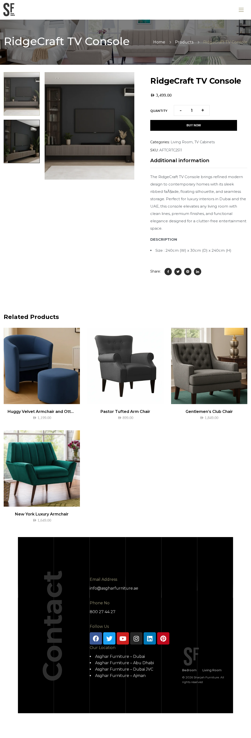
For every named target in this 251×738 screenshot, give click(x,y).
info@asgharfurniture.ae (114, 588)
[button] (125, 81)
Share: (155, 271)
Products (184, 42)
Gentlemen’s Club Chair (209, 411)
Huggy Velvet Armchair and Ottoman (45, 411)
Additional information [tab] (179, 160)
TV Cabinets (204, 142)
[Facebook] (168, 271)
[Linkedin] (150, 638)
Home (159, 42)
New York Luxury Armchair (42, 514)
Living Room (182, 142)
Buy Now (194, 125)
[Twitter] (178, 271)
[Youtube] (123, 638)
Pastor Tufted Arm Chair (125, 411)
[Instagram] (136, 638)
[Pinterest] (187, 271)
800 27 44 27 (102, 611)
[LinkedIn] (197, 271)
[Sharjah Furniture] (9, 9)
